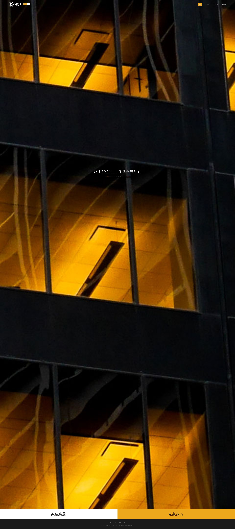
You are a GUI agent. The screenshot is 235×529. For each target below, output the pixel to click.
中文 (25, 4)
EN (28, 4)
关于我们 (207, 4)
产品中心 (216, 4)
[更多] (128, 176)
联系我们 (224, 4)
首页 (200, 4)
